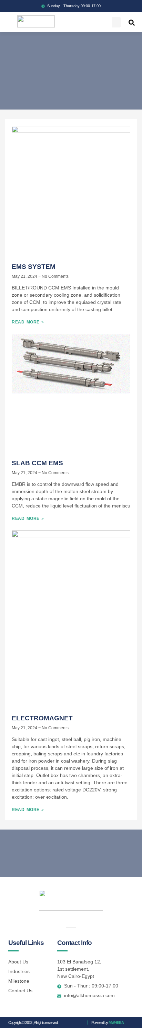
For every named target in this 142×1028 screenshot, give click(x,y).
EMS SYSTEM (33, 266)
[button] (116, 22)
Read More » (28, 322)
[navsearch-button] (132, 22)
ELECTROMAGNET (42, 718)
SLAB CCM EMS (37, 463)
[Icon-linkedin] (71, 922)
